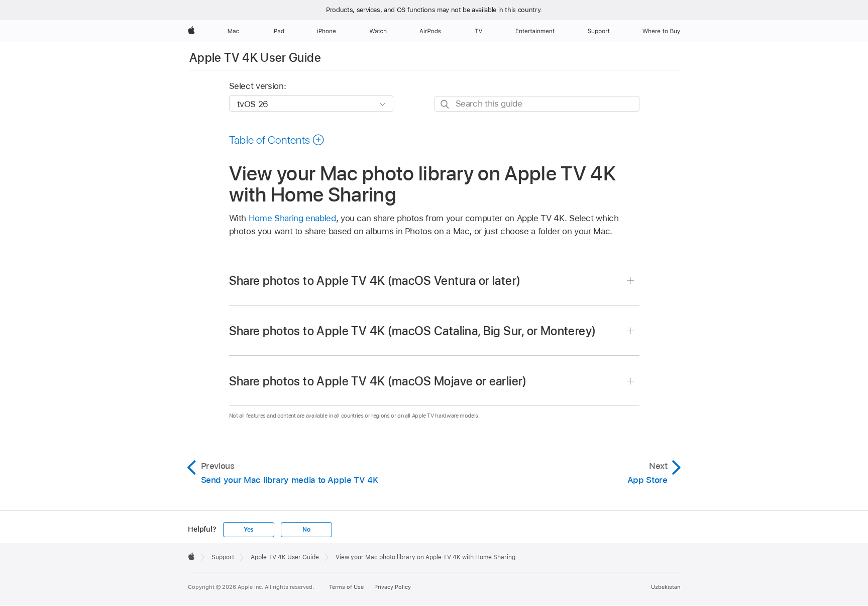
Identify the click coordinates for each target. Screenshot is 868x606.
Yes (249, 529)
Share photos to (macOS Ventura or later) (375, 280)
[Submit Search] (445, 104)
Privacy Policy (392, 586)
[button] (277, 139)
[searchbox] (537, 104)
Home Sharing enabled (292, 218)
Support (222, 557)
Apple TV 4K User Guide (255, 57)
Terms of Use (346, 586)
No (306, 529)
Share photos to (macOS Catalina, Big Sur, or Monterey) (412, 331)
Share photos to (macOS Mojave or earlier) (378, 381)
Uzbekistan (665, 586)
